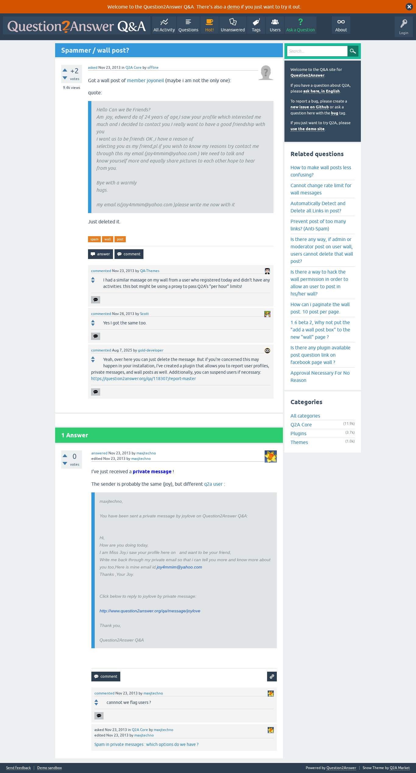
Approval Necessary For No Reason (320, 376)
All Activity (164, 29)
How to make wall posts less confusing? (321, 171)
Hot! (209, 29)
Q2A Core (133, 67)
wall (107, 239)
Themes (299, 442)
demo (233, 6)
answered (99, 453)
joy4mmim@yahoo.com (179, 567)
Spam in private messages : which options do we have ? (146, 744)
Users (275, 29)
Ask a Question (300, 29)
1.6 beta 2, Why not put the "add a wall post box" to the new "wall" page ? (320, 330)
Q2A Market (400, 768)
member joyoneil (145, 80)
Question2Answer (307, 75)
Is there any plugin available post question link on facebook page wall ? (321, 355)
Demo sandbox (49, 768)
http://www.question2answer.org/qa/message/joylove (150, 610)
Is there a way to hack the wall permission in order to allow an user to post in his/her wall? (319, 282)
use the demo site (308, 129)
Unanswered (233, 29)
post (120, 239)
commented (101, 271)
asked (92, 67)
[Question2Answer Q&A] (76, 25)
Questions (188, 29)
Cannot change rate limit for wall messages (321, 189)
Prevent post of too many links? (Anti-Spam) (318, 225)
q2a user (214, 484)
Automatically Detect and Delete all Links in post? (318, 207)
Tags (256, 29)
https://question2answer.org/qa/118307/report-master (143, 378)
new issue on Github (310, 107)
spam (94, 239)
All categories (305, 415)
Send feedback (18, 768)
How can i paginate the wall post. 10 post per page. (320, 308)
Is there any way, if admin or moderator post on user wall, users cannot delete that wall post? (322, 250)
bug (334, 113)
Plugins (298, 433)
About (341, 29)
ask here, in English (321, 91)
